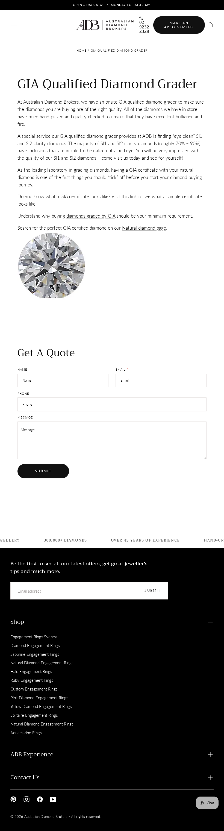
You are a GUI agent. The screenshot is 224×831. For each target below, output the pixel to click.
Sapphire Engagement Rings (34, 654)
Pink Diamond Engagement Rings (39, 697)
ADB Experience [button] (31, 754)
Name (22, 369)
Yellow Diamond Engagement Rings (41, 706)
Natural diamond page (144, 228)
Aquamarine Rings (26, 732)
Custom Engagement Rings (33, 688)
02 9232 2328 (144, 27)
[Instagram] (26, 799)
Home (81, 50)
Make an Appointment (179, 25)
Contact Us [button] (25, 777)
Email (122, 369)
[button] (13, 25)
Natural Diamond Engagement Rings (41, 662)
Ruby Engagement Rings (31, 680)
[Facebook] (40, 799)
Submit (43, 471)
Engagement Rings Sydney (33, 636)
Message (25, 417)
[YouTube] (53, 799)
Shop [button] (17, 622)
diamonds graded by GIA (90, 216)
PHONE (23, 393)
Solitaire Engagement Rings (34, 715)
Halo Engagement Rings (31, 671)
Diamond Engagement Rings (35, 645)
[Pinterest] (13, 799)
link (133, 196)
